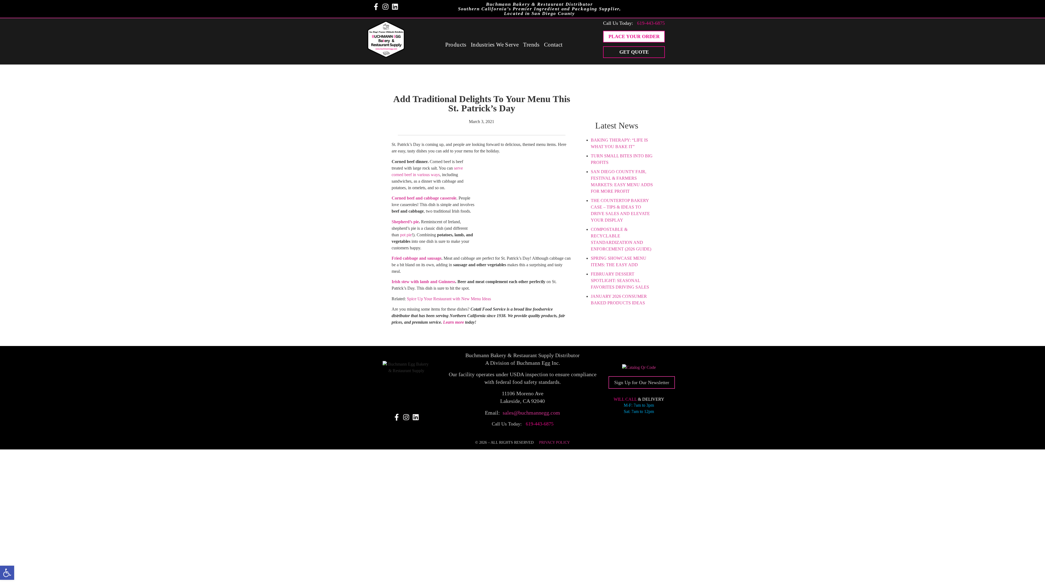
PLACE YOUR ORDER (634, 36)
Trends (531, 44)
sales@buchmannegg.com (531, 413)
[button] (7, 573)
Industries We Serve (495, 44)
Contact (553, 44)
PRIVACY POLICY (554, 442)
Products (455, 44)
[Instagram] (385, 6)
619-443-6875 (651, 23)
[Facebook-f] (376, 6)
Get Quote (634, 52)
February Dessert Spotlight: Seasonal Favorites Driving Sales (620, 280)
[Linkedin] (395, 6)
